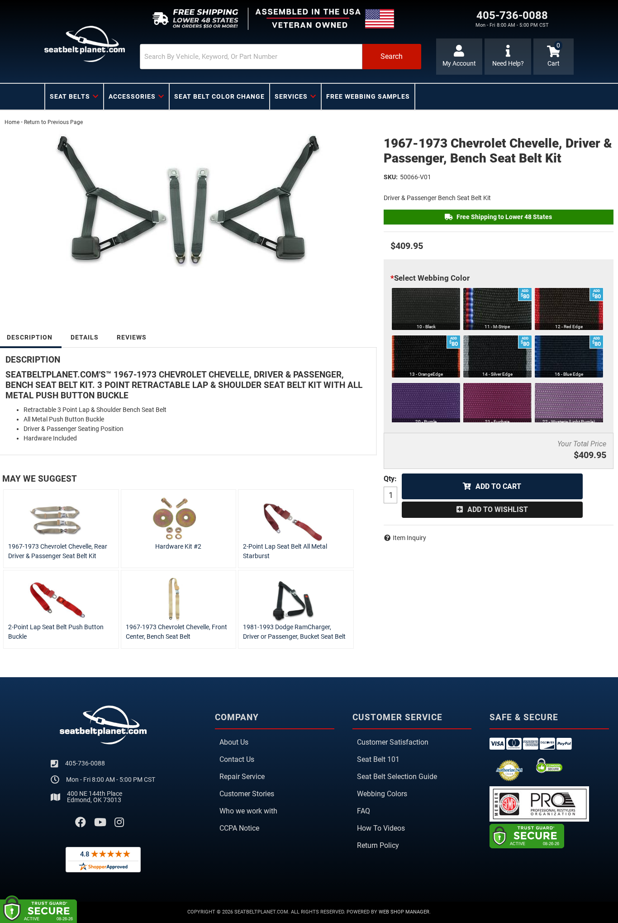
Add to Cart (498, 486)
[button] (280, 56)
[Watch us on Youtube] (100, 822)
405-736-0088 (85, 763)
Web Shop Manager (404, 912)
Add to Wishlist (497, 509)
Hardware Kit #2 (178, 546)
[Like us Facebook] (80, 822)
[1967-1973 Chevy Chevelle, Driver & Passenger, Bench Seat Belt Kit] (187, 200)
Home (12, 122)
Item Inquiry (409, 537)
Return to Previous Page (53, 122)
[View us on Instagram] (119, 822)
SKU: (391, 177)
